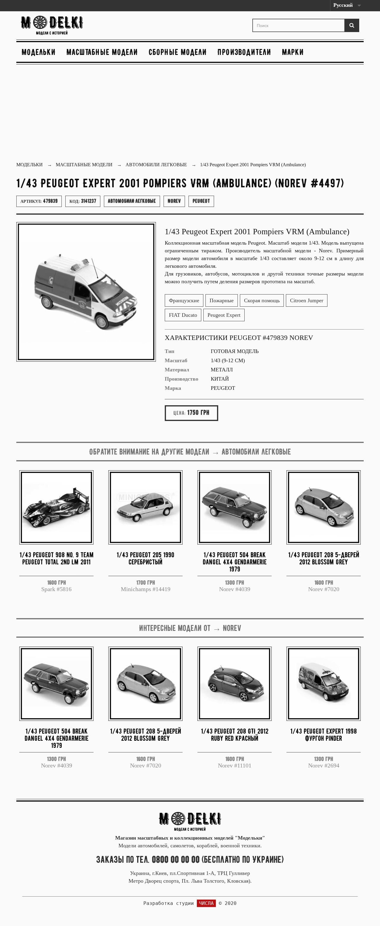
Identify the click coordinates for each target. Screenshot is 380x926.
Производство (181, 379)
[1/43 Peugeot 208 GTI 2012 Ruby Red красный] (234, 683)
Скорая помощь (262, 300)
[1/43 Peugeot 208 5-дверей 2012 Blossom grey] (323, 507)
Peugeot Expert (224, 315)
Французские (184, 300)
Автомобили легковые (132, 201)
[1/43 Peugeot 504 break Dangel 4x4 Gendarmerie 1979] (234, 507)
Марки (293, 52)
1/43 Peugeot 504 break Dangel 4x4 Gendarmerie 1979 (235, 561)
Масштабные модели (102, 52)
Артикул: (39, 201)
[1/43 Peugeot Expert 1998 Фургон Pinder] (323, 683)
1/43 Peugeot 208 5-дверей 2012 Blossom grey (323, 558)
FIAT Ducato (183, 315)
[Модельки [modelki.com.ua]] (74, 25)
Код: (82, 201)
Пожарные (222, 300)
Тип (169, 351)
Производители (244, 52)
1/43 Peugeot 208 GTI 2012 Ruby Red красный (234, 735)
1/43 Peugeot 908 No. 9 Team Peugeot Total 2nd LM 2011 (57, 558)
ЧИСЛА (206, 903)
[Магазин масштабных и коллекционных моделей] (190, 821)
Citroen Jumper (306, 300)
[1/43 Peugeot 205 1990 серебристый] (145, 507)
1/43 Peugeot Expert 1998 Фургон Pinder (323, 735)
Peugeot (201, 201)
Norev (174, 201)
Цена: (179, 413)
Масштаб (176, 360)
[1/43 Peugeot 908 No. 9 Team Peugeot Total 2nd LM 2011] (56, 507)
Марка (173, 388)
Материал (177, 370)
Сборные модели (178, 52)
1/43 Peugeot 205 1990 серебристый (145, 558)
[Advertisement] (190, 113)
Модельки (39, 52)
